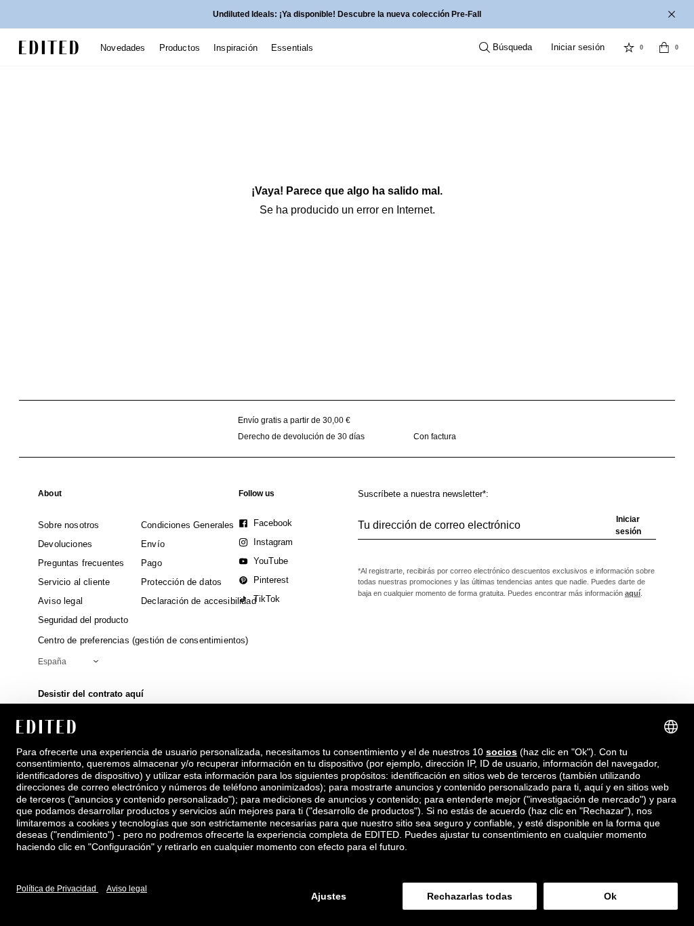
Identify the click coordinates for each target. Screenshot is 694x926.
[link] (50, 496)
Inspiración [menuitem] (235, 47)
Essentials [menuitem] (292, 47)
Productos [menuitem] (180, 47)
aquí (632, 593)
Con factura (434, 436)
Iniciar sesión (578, 47)
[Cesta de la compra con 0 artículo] (664, 47)
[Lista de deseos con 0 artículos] (629, 47)
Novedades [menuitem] (123, 47)
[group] (507, 531)
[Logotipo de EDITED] (49, 47)
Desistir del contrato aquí (91, 694)
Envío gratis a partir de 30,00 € (294, 420)
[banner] (347, 14)
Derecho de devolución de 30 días (301, 436)
